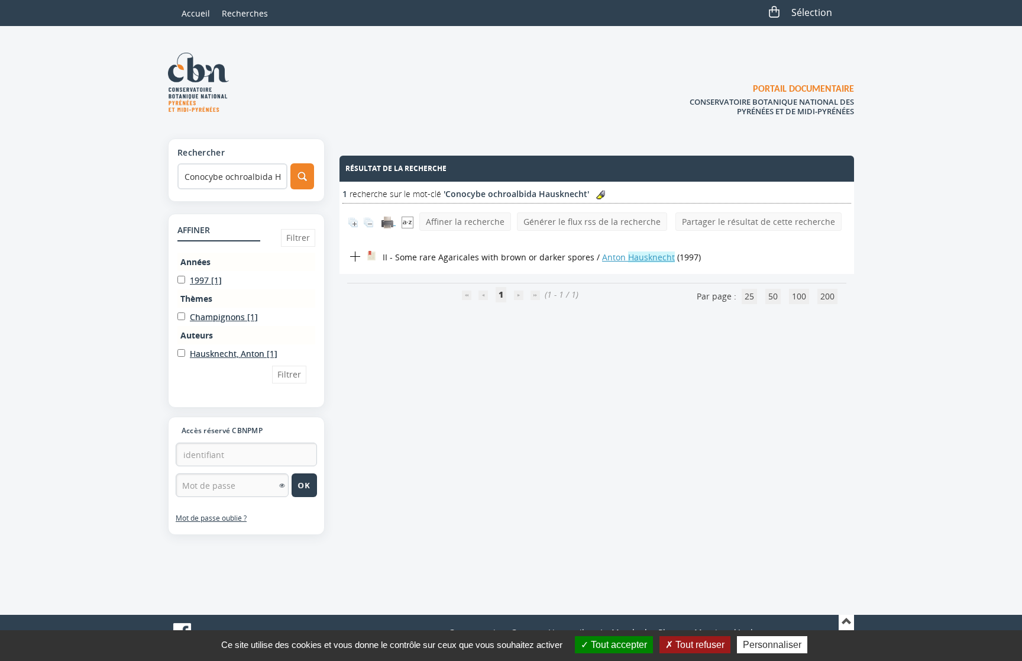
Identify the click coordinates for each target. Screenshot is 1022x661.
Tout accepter (617, 645)
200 (827, 296)
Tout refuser (699, 645)
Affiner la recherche (465, 221)
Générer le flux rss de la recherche (592, 221)
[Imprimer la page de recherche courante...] (388, 221)
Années (195, 261)
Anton (638, 257)
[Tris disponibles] (407, 221)
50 (773, 296)
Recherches (245, 13)
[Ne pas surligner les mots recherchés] (600, 195)
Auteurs (196, 335)
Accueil (196, 13)
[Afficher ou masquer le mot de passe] (282, 485)
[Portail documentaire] (203, 82)
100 (799, 296)
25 (749, 296)
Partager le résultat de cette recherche (758, 221)
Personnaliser (772, 645)
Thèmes (196, 298)
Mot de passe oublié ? (211, 518)
